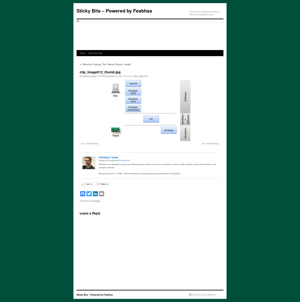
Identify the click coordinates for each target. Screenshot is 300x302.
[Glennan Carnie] (89, 163)
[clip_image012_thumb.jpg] (150, 110)
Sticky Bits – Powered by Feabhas (114, 10)
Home (82, 53)
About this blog (95, 53)
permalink (96, 200)
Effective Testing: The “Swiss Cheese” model (105, 64)
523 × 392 (138, 76)
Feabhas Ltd (125, 160)
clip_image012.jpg (90, 143)
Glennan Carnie (89, 76)
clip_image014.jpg (210, 143)
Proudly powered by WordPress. (204, 294)
